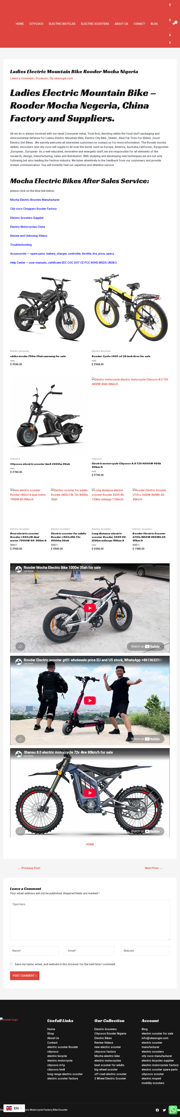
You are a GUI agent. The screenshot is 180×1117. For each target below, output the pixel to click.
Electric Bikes (103, 1038)
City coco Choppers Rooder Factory (33, 208)
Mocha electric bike (107, 1056)
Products (42, 78)
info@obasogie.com (155, 1038)
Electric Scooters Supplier (27, 218)
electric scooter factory (62, 1078)
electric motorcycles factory (160, 1065)
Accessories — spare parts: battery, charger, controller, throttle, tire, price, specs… (63, 253)
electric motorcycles (107, 1060)
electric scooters (153, 1051)
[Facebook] (157, 1110)
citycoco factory (105, 1051)
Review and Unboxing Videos (28, 235)
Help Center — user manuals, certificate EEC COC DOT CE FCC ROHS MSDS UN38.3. (63, 262)
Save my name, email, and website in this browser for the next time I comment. (65, 964)
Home (20, 23)
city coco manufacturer (157, 1056)
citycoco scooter (153, 1074)
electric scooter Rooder (62, 1047)
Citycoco (36, 23)
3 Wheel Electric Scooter (110, 1078)
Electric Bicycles (62, 23)
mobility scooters (153, 1083)
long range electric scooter (65, 1074)
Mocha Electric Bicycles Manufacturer (35, 199)
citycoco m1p (56, 1065)
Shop (50, 1033)
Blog (154, 23)
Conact (139, 23)
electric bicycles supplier (158, 1060)
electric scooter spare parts (160, 1069)
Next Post (153, 868)
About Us (121, 23)
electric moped (151, 1078)
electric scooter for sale (157, 1033)
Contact (52, 1042)
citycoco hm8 (56, 1069)
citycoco (53, 1051)
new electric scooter (107, 1047)
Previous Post (29, 868)
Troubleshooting (21, 244)
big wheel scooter (106, 1069)
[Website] (145, 951)
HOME (90, 844)
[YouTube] (178, 1110)
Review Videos (103, 1042)
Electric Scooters (95, 23)
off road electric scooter (110, 1074)
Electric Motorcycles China (27, 226)
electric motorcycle (59, 1060)
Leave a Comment (22, 78)
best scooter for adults (109, 1065)
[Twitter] (164, 1110)
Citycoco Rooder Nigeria (110, 1033)
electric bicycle (57, 1056)
